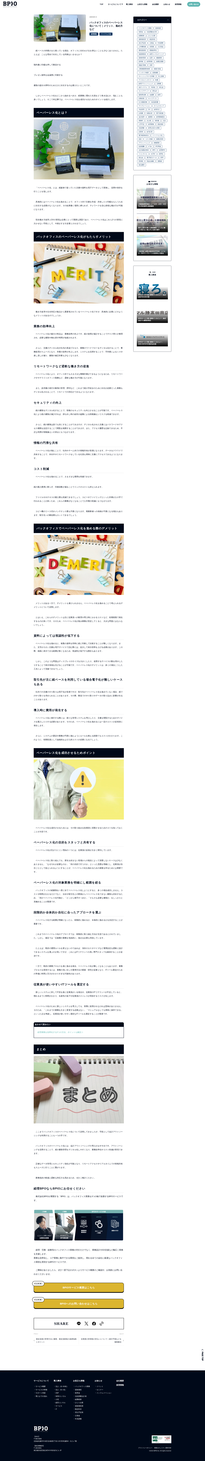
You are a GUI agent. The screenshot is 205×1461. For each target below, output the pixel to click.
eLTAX (153, 154)
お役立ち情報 (142, 4)
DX (149, 109)
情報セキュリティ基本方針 (162, 1448)
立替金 (152, 43)
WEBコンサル (61, 1396)
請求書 (141, 61)
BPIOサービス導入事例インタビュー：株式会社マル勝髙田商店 (152, 319)
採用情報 (178, 4)
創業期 (150, 117)
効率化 (161, 154)
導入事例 (129, 4)
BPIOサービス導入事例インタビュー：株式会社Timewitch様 (152, 296)
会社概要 (155, 4)
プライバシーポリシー (145, 1448)
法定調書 (141, 128)
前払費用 (141, 165)
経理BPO (162, 150)
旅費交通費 (159, 61)
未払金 (161, 87)
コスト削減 (148, 139)
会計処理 (141, 117)
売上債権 (161, 76)
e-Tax (150, 146)
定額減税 (155, 72)
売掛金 (153, 87)
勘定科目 (152, 39)
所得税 (141, 161)
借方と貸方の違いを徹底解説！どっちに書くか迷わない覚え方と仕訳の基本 (151, 229)
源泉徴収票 (142, 39)
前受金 (141, 32)
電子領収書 (159, 113)
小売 (57, 1399)
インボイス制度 (144, 72)
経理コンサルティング (157, 54)
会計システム (143, 87)
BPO (153, 150)
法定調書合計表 (152, 32)
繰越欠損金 (157, 69)
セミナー (100, 1390)
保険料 (141, 120)
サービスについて (114, 4)
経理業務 (151, 124)
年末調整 (160, 43)
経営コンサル (60, 1403)
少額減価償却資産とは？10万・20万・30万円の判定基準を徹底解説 (152, 205)
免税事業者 (142, 54)
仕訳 (164, 120)
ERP (162, 157)
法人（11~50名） (62, 1386)
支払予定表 (142, 43)
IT (56, 1409)
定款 (140, 139)
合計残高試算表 (144, 150)
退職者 (160, 161)
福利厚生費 (142, 94)
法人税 (149, 120)
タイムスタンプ (159, 106)
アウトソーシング (144, 143)
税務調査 (157, 143)
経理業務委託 (160, 117)
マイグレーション (144, 106)
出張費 (141, 113)
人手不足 (141, 124)
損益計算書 (142, 65)
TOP (101, 4)
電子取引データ (152, 157)
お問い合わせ (194, 4)
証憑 (151, 58)
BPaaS (154, 91)
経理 (159, 94)
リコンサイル (143, 154)
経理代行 (157, 109)
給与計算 (149, 131)
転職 (156, 80)
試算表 (141, 131)
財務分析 (149, 113)
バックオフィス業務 (145, 28)
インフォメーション (104, 1393)
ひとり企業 (151, 35)
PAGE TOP (202, 1356)
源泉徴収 (158, 28)
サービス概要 (41, 1386)
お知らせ (166, 4)
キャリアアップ (144, 91)
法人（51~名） (61, 1390)
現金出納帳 (150, 161)
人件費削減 (142, 47)
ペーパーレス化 (106, 34)
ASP (57, 1393)
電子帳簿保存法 (144, 135)
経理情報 (94, 34)
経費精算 (141, 35)
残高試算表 (159, 139)
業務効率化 (153, 50)
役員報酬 (141, 146)
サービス (59, 1406)
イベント (100, 1386)
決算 (151, 65)
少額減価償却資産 (144, 69)
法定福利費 (154, 102)
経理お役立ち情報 (154, 128)
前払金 (141, 157)
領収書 (157, 120)
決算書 (152, 47)
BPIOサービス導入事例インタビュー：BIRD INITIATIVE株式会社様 (150, 343)
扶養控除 (141, 98)
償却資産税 (142, 50)
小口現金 (160, 47)
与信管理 (141, 109)
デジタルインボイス (145, 80)
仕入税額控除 (143, 102)
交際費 (159, 83)
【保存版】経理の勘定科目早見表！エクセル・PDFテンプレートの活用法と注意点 (151, 252)
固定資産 (160, 124)
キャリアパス (152, 98)
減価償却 (159, 58)
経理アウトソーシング (146, 83)
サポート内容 (41, 1393)
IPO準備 (158, 146)
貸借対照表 (142, 58)
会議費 (152, 94)
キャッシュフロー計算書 (146, 76)
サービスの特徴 (41, 1390)
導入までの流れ (41, 1396)
